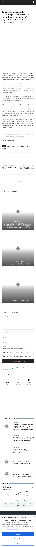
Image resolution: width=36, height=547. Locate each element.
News (7, 7)
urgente (4, 148)
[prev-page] (3, 306)
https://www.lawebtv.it (18, 184)
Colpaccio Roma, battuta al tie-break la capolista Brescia (23, 462)
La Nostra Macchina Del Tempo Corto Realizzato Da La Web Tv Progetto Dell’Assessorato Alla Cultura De (18, 225)
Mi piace (7, 379)
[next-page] (6, 306)
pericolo (23, 146)
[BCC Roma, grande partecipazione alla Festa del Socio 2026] (7, 450)
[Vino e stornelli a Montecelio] (18, 248)
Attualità (17, 221)
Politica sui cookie (12, 529)
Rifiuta (18, 543)
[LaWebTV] (3, 23)
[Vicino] (34, 516)
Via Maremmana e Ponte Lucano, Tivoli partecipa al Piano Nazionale (26, 168)
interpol (17, 146)
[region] (18, 531)
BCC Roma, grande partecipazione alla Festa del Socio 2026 (23, 450)
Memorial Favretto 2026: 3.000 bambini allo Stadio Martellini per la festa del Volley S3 (23, 438)
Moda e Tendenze (18, 298)
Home (3, 7)
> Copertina (16, 422)
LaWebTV (9, 22)
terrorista (29, 146)
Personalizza (18, 539)
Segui (18, 379)
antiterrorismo (10, 146)
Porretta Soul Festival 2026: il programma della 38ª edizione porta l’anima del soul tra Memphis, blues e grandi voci (23, 427)
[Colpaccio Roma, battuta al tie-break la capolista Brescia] (7, 462)
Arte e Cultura (18, 261)
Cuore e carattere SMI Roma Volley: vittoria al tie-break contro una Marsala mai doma (23, 474)
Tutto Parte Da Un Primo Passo (18, 300)
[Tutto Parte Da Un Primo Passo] (18, 284)
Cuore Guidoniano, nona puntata (9, 167)
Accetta (18, 534)
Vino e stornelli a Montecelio (18, 264)
